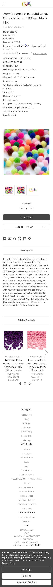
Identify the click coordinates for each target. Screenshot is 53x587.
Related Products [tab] (26, 320)
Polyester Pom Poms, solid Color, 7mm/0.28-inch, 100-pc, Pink (36, 365)
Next (46, 352)
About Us (26, 427)
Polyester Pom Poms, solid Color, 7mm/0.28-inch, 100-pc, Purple (13, 365)
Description (26, 250)
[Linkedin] (24, 239)
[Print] (14, 239)
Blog (26, 419)
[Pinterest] (29, 239)
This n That (26, 508)
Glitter (27, 483)
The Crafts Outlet (26, 517)
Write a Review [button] (40, 53)
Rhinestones (26, 457)
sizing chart (19, 299)
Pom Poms (26, 470)
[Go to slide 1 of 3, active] (20, 383)
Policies (26, 423)
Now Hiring (26, 432)
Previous (4, 352)
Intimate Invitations (26, 504)
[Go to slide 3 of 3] (30, 383)
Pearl (26, 466)
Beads (26, 462)
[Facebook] (4, 239)
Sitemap (26, 440)
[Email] (9, 239)
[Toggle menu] (4, 4)
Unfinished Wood (26, 487)
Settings (26, 569)
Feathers (26, 453)
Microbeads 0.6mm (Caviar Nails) (26, 479)
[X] (19, 239)
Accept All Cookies (26, 582)
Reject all (27, 575)
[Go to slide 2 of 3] (25, 383)
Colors (26, 449)
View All (26, 521)
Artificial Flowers (26, 500)
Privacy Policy (8, 563)
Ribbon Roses (26, 496)
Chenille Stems (26, 474)
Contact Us (26, 436)
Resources (26, 415)
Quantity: (26, 203)
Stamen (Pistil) (26, 491)
